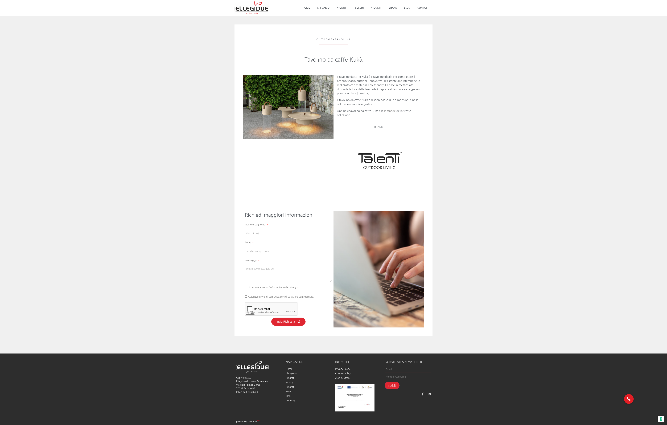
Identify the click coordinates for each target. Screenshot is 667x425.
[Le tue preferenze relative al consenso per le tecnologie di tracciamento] (661, 419)
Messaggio (251, 260)
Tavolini (343, 39)
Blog (407, 8)
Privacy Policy (342, 369)
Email (248, 242)
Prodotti (342, 8)
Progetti (376, 8)
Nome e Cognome (255, 224)
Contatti (423, 8)
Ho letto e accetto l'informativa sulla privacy (273, 287)
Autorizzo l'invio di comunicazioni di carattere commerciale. (281, 297)
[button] (629, 399)
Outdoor (324, 39)
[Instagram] (429, 394)
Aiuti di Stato (342, 378)
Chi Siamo (323, 8)
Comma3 (252, 422)
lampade (390, 111)
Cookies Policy (343, 373)
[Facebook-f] (422, 394)
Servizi (359, 8)
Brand (393, 8)
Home (306, 8)
